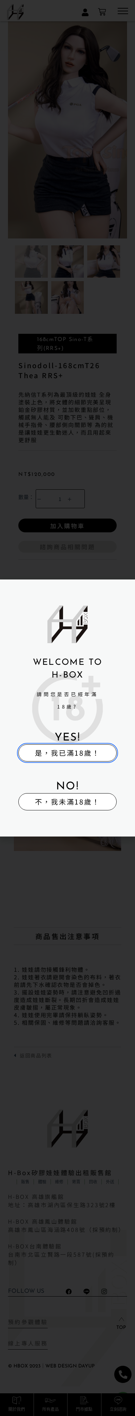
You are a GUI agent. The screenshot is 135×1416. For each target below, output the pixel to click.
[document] (67, 708)
